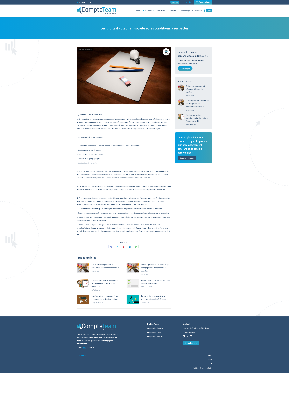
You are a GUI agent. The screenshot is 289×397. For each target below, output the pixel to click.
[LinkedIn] (191, 337)
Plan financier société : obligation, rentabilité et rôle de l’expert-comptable (104, 283)
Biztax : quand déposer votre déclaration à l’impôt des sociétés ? (105, 266)
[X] (187, 337)
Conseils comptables (85, 50)
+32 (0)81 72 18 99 (86, 2)
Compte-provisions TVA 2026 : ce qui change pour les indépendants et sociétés (155, 267)
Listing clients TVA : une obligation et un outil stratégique (155, 281)
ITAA (84, 348)
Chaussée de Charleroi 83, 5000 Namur (196, 328)
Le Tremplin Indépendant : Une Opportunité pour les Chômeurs (153, 297)
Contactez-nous (190, 343)
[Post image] (83, 267)
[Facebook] (184, 337)
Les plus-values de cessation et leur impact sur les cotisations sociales (105, 297)
